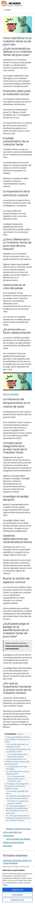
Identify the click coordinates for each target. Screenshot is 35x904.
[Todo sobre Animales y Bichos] (11, 3)
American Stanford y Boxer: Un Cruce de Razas (17, 861)
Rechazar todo (17, 900)
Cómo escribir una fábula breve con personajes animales (16, 842)
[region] (17, 885)
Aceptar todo (17, 890)
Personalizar (17, 895)
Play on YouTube (10, 394)
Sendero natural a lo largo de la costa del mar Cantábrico (17, 832)
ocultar (20, 734)
